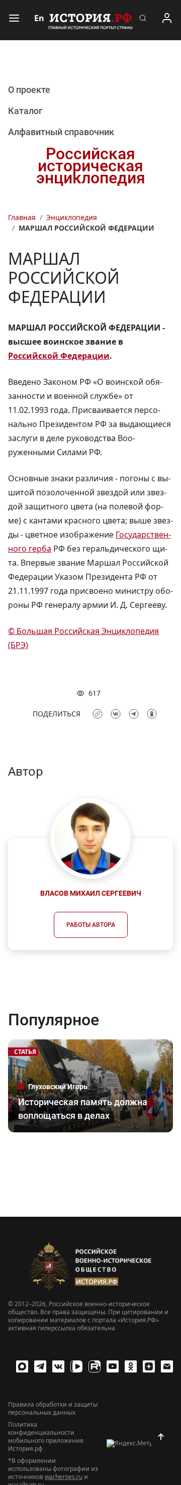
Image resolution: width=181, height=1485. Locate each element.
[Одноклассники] (131, 1366)
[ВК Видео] (76, 1366)
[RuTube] (94, 1366)
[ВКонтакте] (58, 1366)
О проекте (29, 89)
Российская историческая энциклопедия (90, 165)
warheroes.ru (63, 1476)
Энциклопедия (71, 217)
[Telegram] (40, 1366)
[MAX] (22, 1366)
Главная (22, 217)
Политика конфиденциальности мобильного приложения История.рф (45, 1437)
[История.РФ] (90, 20)
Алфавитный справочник (61, 132)
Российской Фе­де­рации (59, 355)
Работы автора (90, 924)
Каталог (25, 110)
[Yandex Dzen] (149, 1366)
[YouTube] (113, 1366)
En (39, 18)
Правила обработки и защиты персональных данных (53, 1409)
